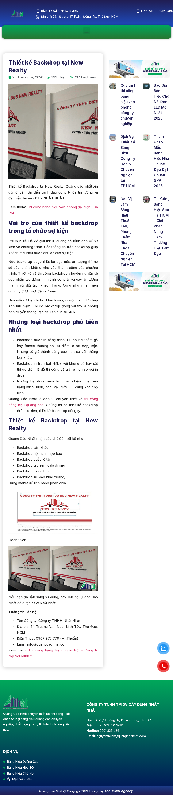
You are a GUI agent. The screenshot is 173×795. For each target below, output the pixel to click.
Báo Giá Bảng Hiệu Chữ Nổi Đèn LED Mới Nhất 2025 (161, 101)
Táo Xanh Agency (118, 791)
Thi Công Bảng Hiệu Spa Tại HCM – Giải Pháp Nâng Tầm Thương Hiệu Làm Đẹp (162, 226)
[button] (86, 30)
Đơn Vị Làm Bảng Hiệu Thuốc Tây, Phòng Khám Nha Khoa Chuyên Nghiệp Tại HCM (127, 232)
